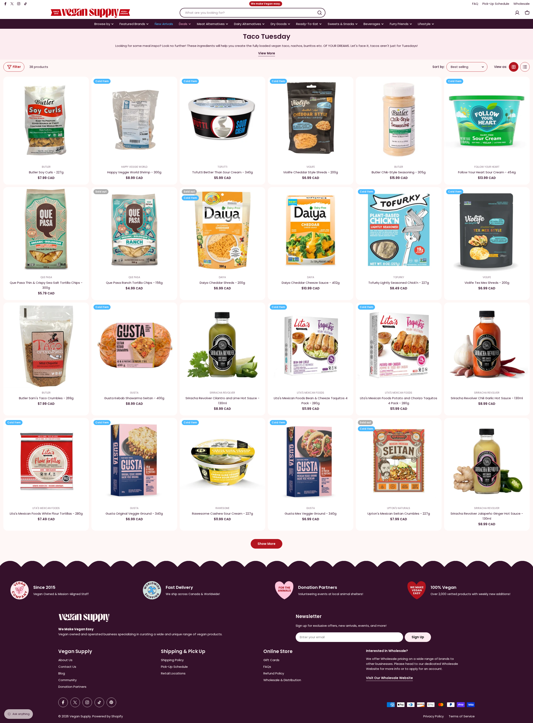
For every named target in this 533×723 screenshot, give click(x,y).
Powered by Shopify (107, 716)
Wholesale (521, 3)
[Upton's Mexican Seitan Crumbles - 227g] (398, 461)
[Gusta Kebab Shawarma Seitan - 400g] (134, 345)
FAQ (475, 3)
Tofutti (222, 167)
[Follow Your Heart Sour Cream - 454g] (487, 119)
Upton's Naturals (398, 508)
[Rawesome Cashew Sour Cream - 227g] (222, 461)
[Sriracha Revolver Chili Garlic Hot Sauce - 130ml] (487, 345)
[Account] (517, 12)
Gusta (134, 392)
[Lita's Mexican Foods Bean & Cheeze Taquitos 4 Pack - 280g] (310, 345)
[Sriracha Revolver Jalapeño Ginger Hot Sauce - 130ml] (487, 461)
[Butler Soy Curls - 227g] (46, 119)
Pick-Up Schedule (495, 3)
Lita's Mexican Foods (310, 392)
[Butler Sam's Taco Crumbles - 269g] (46, 345)
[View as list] (525, 67)
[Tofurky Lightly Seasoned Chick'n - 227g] (398, 230)
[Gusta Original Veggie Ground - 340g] (134, 461)
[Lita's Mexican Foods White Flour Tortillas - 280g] (46, 461)
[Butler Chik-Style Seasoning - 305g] (398, 119)
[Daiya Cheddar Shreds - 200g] (222, 230)
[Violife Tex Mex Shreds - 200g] (487, 230)
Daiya (222, 277)
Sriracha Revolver (222, 392)
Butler (46, 167)
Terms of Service (462, 716)
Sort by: (438, 67)
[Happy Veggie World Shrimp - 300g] (134, 119)
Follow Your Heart (486, 167)
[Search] (319, 12)
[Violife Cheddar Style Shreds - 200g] (310, 119)
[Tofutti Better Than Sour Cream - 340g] (222, 119)
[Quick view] (83, 85)
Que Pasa (46, 277)
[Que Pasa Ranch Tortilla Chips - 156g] (134, 230)
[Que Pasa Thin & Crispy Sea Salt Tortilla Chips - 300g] (46, 230)
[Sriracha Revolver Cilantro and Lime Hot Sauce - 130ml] (222, 345)
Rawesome (222, 508)
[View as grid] (513, 67)
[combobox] (252, 13)
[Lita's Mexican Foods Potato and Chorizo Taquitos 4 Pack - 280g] (398, 345)
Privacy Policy (433, 716)
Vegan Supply (80, 716)
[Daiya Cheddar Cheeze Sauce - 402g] (310, 230)
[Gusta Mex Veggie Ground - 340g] (310, 461)
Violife (310, 167)
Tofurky (398, 277)
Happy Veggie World (134, 167)
